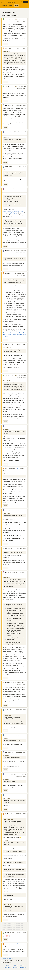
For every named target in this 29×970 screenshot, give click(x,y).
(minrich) (12, 932)
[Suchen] (21, 2)
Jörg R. (6, 48)
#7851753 (24, 709)
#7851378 (24, 377)
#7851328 (24, 344)
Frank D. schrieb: (6, 51)
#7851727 (24, 684)
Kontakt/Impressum (9, 965)
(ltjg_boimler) (13, 273)
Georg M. (7, 548)
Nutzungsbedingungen (7, 967)
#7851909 (24, 932)
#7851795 (24, 795)
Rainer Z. (7, 189)
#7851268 (4, 191)
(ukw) (10, 468)
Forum (16, 5)
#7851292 (24, 275)
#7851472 (4, 574)
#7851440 (4, 470)
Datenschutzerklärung (19, 965)
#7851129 (24, 134)
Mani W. (6, 166)
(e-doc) (10, 166)
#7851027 (24, 105)
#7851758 (24, 735)
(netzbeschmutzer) (13, 189)
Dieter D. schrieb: (6, 713)
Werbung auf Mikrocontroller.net (20, 967)
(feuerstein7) (11, 19)
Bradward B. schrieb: (7, 347)
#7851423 (24, 426)
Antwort (5, 44)
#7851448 (24, 510)
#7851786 (24, 776)
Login (25, 2)
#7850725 (24, 48)
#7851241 (24, 166)
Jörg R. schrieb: (6, 137)
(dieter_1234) (12, 132)
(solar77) (10, 48)
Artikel (10, 5)
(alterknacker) (11, 105)
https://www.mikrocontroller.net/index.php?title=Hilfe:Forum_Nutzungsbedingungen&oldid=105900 (14, 334)
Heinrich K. (7, 932)
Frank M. (7, 468)
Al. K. (6, 105)
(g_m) (10, 548)
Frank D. (7, 19)
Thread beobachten (8, 959)
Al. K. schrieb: (5, 170)
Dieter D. (7, 132)
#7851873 (24, 813)
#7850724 (24, 21)
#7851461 (24, 548)
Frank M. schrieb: (6, 513)
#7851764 (24, 752)
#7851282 (24, 253)
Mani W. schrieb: (6, 256)
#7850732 (24, 88)
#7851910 (4, 946)
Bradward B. (7, 273)
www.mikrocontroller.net (6, 10)
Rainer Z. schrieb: (6, 380)
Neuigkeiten (4, 5)
